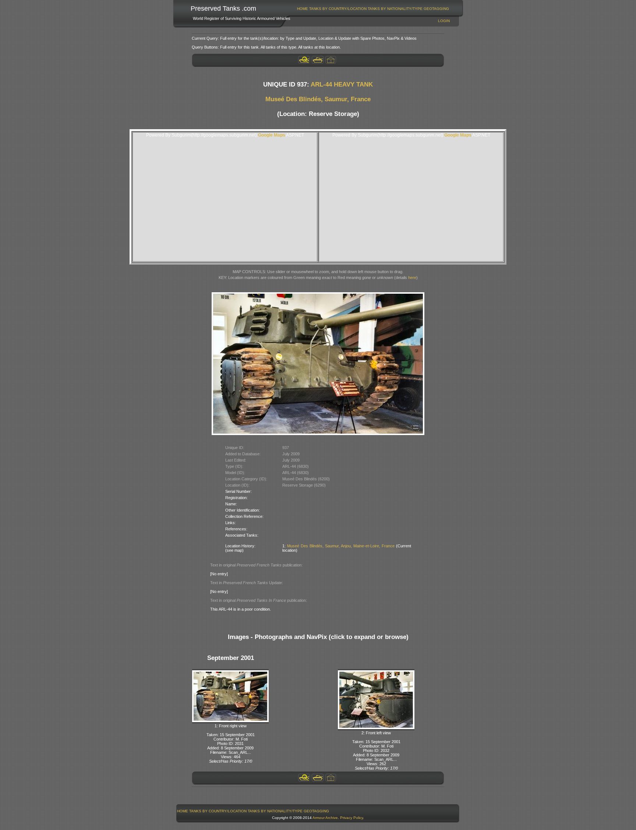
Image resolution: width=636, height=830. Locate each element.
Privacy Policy (351, 818)
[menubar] (373, 9)
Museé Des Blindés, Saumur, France (318, 99)
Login (444, 21)
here (412, 277)
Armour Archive (325, 818)
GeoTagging (436, 9)
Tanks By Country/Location (338, 9)
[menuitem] (303, 9)
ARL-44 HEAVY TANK (342, 84)
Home (302, 9)
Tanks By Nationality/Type (395, 9)
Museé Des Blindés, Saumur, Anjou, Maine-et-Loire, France (341, 546)
